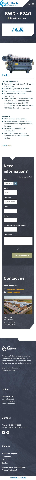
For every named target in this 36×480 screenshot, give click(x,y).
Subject (6, 216)
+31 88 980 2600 (13, 292)
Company (7, 197)
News (4, 460)
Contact (5, 463)
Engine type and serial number (15, 225)
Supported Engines (9, 453)
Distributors (6, 457)
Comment (8, 234)
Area (6, 179)
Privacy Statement (9, 470)
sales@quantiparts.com (15, 289)
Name (6, 188)
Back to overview (18, 18)
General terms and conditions (14, 467)
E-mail (6, 207)
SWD (9, 145)
